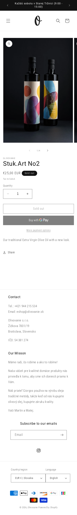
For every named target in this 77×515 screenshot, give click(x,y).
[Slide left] (29, 150)
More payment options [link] (38, 230)
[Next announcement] (69, 5)
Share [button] (11, 252)
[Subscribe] (62, 435)
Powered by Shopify (48, 507)
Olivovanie (33, 507)
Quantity (7, 185)
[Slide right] (47, 150)
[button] (8, 20)
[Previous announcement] (7, 5)
